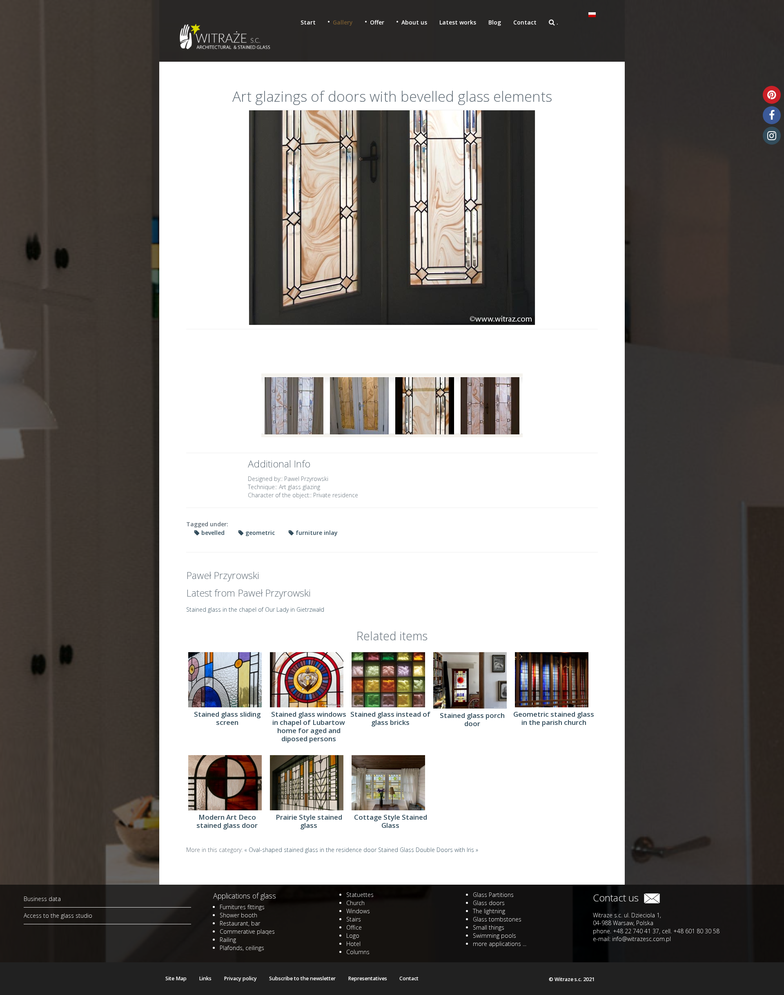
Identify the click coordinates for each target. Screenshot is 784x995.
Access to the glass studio (58, 915)
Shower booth (238, 915)
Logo (352, 935)
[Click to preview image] (391, 217)
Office (354, 927)
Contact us (618, 897)
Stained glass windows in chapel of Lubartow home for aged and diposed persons (308, 726)
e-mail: (632, 939)
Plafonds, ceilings (242, 948)
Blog (494, 22)
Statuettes (360, 895)
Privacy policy (240, 978)
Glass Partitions (493, 895)
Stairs (353, 919)
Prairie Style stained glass (309, 821)
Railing (228, 940)
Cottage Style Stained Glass (390, 821)
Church (355, 903)
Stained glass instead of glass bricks (390, 718)
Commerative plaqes (247, 931)
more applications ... (499, 944)
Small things (488, 927)
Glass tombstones (497, 919)
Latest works (457, 22)
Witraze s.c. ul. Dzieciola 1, (627, 915)
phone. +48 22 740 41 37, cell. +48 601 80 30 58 (656, 931)
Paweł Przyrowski (222, 575)
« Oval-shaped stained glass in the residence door (311, 850)
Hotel (353, 944)
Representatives (367, 978)
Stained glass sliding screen (227, 718)
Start (308, 22)
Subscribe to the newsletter (302, 978)
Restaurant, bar (240, 923)
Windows (358, 911)
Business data (42, 899)
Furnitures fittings (242, 907)
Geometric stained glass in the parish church (553, 718)
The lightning (489, 911)
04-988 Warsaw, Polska (623, 923)
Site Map (176, 978)
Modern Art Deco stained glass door (227, 821)
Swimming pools (494, 935)
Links (205, 978)
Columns (358, 952)
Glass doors (489, 903)
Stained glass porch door (472, 719)
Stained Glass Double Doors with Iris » (428, 850)
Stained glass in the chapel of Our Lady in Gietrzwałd (255, 609)
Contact (525, 22)
